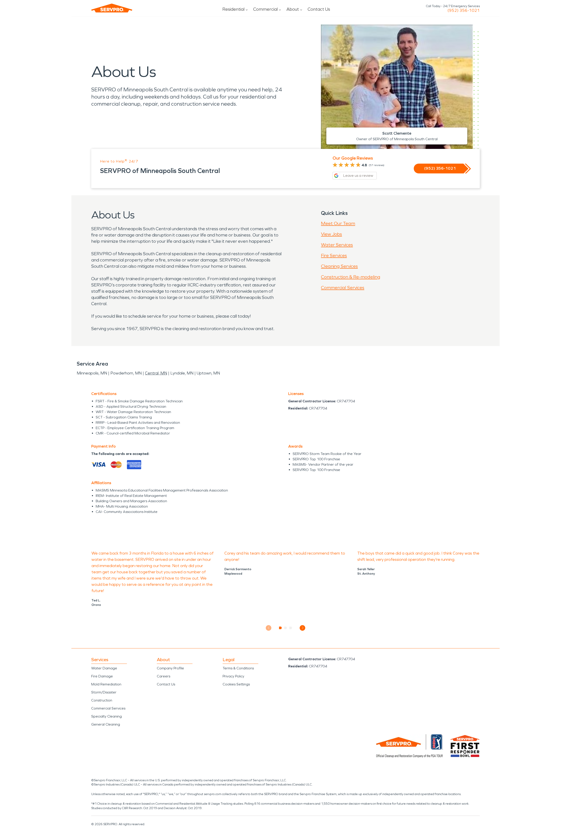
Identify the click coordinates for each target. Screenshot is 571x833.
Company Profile (170, 668)
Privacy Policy (233, 676)
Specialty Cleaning (106, 716)
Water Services (337, 245)
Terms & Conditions (238, 668)
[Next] (302, 628)
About (292, 9)
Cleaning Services (339, 266)
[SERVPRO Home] (111, 8)
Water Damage (104, 668)
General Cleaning (105, 724)
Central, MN (156, 373)
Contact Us (319, 9)
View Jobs (331, 234)
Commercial (265, 9)
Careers (163, 676)
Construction (101, 700)
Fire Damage (102, 676)
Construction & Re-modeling (350, 277)
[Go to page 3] (290, 627)
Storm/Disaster (103, 692)
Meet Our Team (338, 223)
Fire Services (334, 255)
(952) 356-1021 (463, 10)
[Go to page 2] (285, 627)
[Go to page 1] (280, 627)
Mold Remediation (106, 684)
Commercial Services (342, 287)
